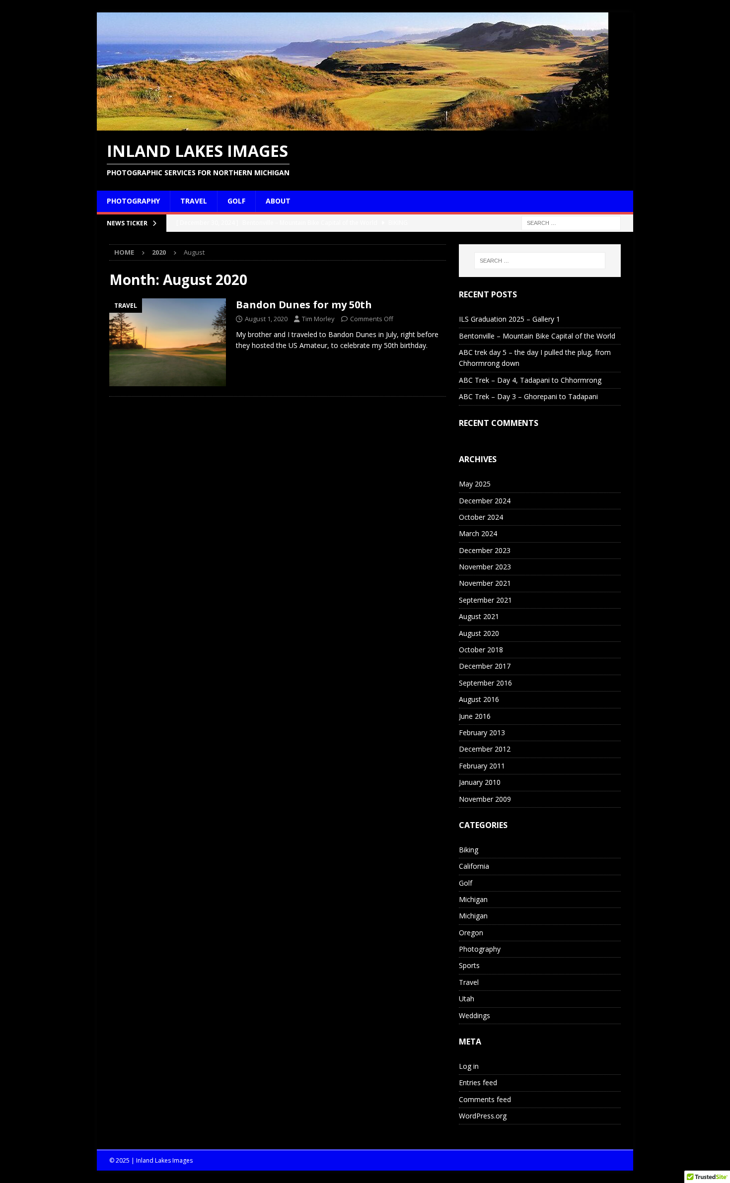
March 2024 (478, 533)
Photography (133, 201)
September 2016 (485, 683)
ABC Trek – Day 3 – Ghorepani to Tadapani (528, 396)
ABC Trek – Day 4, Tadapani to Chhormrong (530, 380)
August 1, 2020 (266, 318)
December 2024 (485, 500)
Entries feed (478, 1082)
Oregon (471, 932)
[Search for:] (571, 222)
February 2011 (482, 765)
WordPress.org (483, 1115)
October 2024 (481, 517)
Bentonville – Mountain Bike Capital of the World (537, 336)
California (474, 866)
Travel (193, 201)
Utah (466, 998)
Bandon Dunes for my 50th (304, 304)
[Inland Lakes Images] (352, 125)
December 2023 (485, 550)
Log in (469, 1066)
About (278, 201)
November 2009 (485, 799)
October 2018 (481, 649)
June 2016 (475, 716)
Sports (469, 965)
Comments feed (485, 1099)
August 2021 (479, 616)
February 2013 (482, 732)
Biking (468, 849)
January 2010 (480, 782)
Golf (236, 201)
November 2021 (485, 583)
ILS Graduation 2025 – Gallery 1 (509, 319)
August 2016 (479, 699)
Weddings (474, 1015)
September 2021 (485, 600)
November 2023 (485, 566)
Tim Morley (318, 318)
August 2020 (479, 633)
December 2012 (485, 749)
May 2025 (475, 483)
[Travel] (167, 342)
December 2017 (485, 666)
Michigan (473, 899)
